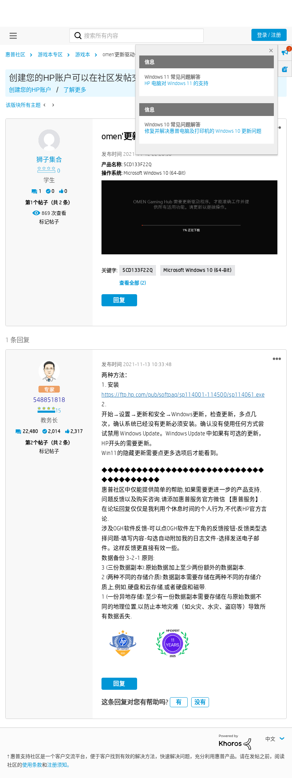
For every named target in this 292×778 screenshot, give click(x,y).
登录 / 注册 (269, 35)
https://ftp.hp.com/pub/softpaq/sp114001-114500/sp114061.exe (183, 394)
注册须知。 (59, 765)
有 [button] (179, 702)
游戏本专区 (50, 54)
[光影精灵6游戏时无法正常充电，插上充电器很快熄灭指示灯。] (45, 105)
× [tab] (271, 50)
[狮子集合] (49, 140)
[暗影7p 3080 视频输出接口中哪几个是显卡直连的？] (52, 105)
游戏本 (82, 54)
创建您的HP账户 (30, 90)
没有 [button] (200, 702)
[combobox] (136, 35)
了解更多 (74, 90)
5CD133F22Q (137, 270)
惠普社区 (15, 54)
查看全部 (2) (132, 283)
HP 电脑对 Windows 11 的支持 (176, 83)
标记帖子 (49, 221)
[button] (189, 217)
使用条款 (32, 765)
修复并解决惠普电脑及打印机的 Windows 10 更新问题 (203, 131)
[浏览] (11, 35)
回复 (119, 300)
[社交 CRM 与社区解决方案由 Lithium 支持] (235, 741)
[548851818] (49, 371)
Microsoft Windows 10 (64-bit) (197, 270)
